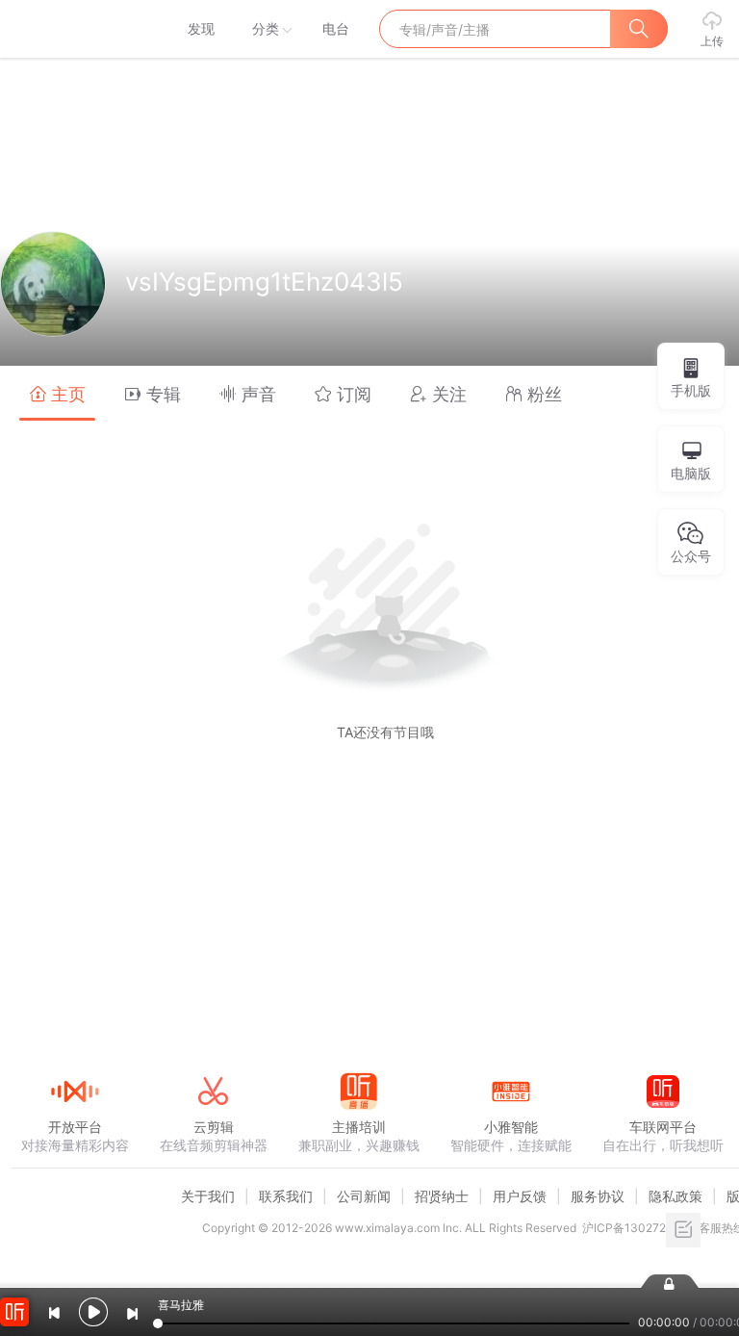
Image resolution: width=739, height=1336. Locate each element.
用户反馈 (520, 1196)
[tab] (57, 393)
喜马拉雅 (74, 29)
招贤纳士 (442, 1196)
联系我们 (286, 1196)
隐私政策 (675, 1196)
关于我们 (208, 1196)
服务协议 (597, 1196)
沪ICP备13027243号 (637, 1227)
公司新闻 (364, 1196)
